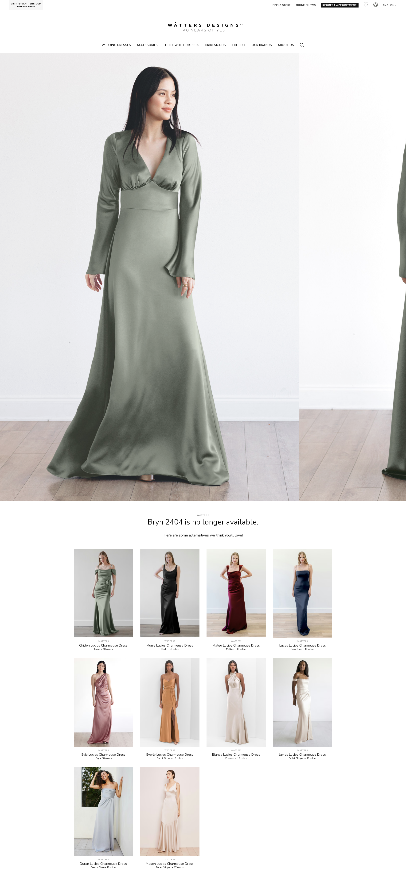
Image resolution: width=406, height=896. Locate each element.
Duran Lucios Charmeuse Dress (103, 864)
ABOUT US (286, 45)
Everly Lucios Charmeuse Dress (169, 755)
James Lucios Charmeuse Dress (302, 755)
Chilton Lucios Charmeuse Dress (103, 645)
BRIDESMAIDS (215, 45)
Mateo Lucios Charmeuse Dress (236, 645)
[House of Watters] (203, 26)
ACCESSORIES (147, 45)
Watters (203, 515)
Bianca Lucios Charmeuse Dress (236, 755)
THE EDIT (239, 45)
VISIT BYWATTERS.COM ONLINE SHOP (26, 5)
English (388, 5)
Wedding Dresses (116, 45)
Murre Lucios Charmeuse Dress (170, 645)
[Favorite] (127, 631)
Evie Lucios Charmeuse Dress (103, 755)
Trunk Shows (306, 5)
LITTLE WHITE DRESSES (181, 45)
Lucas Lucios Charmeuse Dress (302, 645)
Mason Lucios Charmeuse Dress (170, 864)
